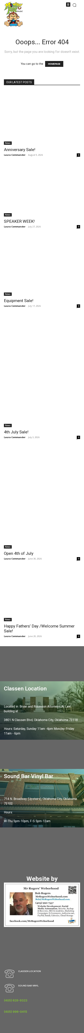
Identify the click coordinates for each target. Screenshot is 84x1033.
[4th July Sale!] (42, 371)
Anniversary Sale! (19, 149)
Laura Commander (14, 154)
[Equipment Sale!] (42, 266)
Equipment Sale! (18, 300)
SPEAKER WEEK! (19, 221)
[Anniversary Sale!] (42, 117)
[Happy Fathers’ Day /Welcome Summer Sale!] (42, 595)
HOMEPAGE (54, 64)
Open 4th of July (18, 553)
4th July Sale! (16, 432)
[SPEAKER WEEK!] (42, 190)
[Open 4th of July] (42, 498)
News (8, 143)
